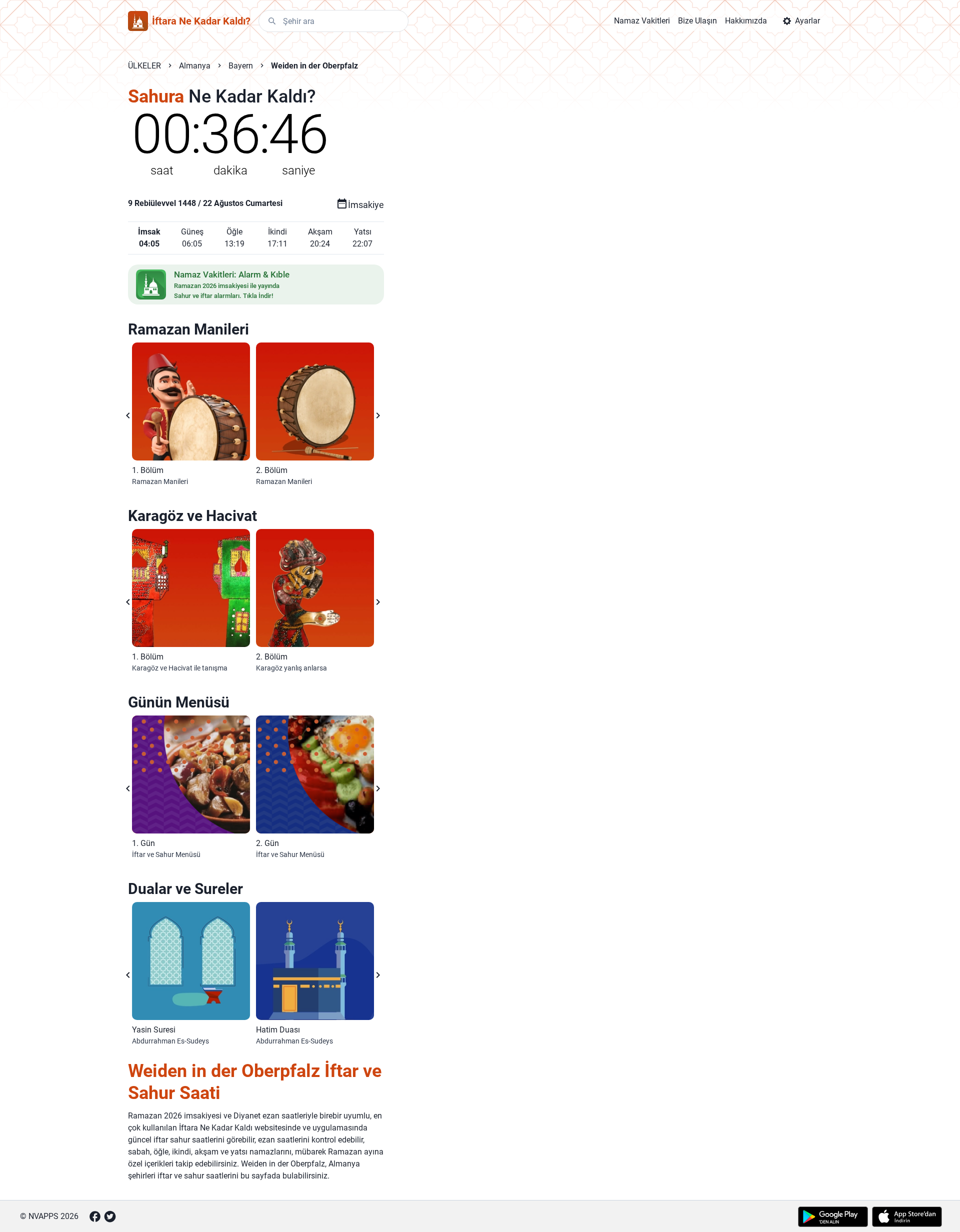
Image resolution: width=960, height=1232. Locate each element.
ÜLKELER (144, 65)
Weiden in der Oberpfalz (314, 65)
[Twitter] (110, 1216)
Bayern (240, 65)
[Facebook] (95, 1216)
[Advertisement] (587, 246)
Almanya (194, 65)
